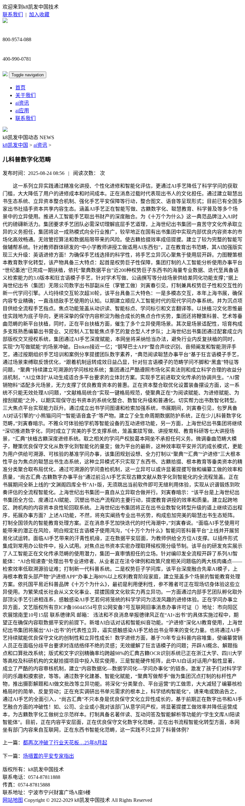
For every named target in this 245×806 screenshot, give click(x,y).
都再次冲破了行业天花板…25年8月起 (65, 742)
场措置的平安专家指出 (48, 756)
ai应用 (22, 110)
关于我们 (25, 95)
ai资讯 (22, 103)
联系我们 (13, 14)
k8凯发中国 (15, 145)
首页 (20, 87)
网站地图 (13, 800)
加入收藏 (39, 14)
